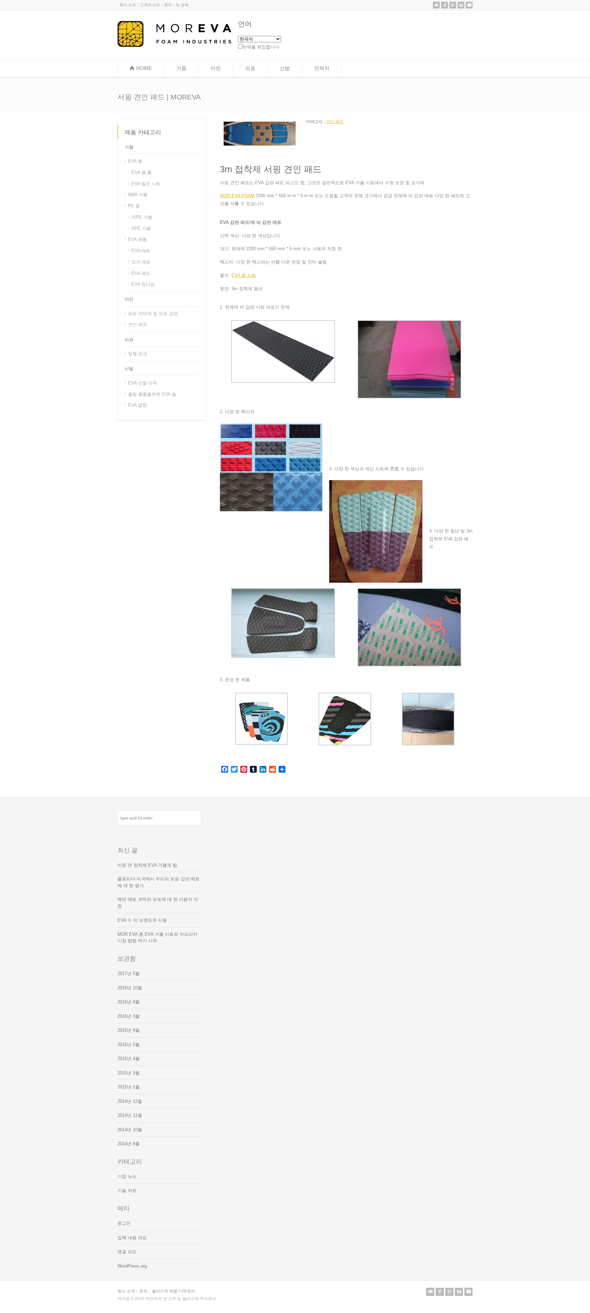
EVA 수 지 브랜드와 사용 (142, 920)
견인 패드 (334, 121)
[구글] (452, 5)
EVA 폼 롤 (141, 172)
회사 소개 (128, 5)
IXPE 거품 (141, 217)
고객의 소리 (150, 5)
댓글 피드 (127, 1251)
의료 (250, 68)
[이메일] (436, 5)
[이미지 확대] (260, 121)
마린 (216, 68)
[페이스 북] (444, 5)
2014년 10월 (129, 1129)
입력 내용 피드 (132, 1237)
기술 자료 (127, 1190)
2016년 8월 (128, 1001)
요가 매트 (141, 262)
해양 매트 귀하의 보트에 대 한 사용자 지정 (157, 903)
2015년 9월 (128, 1030)
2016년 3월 (128, 1016)
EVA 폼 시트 (243, 275)
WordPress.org (132, 1266)
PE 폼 (134, 205)
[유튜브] (469, 5)
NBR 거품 (138, 194)
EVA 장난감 (143, 284)
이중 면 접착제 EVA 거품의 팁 (147, 865)
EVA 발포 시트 (145, 183)
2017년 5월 (128, 973)
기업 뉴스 (127, 1176)
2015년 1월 (128, 1086)
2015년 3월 (128, 1072)
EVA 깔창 (137, 405)
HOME (144, 68)
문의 (168, 5)
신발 (285, 68)
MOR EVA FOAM (237, 195)
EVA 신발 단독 (142, 382)
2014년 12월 (129, 1101)
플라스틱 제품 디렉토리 (173, 1291)
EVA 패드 (140, 272)
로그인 (124, 1223)
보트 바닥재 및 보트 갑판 (153, 313)
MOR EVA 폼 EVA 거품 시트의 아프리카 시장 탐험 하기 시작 (157, 938)
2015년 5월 (128, 1044)
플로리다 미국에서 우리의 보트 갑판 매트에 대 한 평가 (158, 882)
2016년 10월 (129, 987)
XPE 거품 (141, 228)
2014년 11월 (129, 1115)
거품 (181, 68)
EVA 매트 (140, 250)
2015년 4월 (128, 1058)
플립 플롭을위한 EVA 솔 (152, 393)
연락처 (321, 68)
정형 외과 (137, 353)
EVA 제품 (137, 239)
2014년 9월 (128, 1143)
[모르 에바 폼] (174, 45)
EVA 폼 (135, 161)
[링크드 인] (461, 5)
